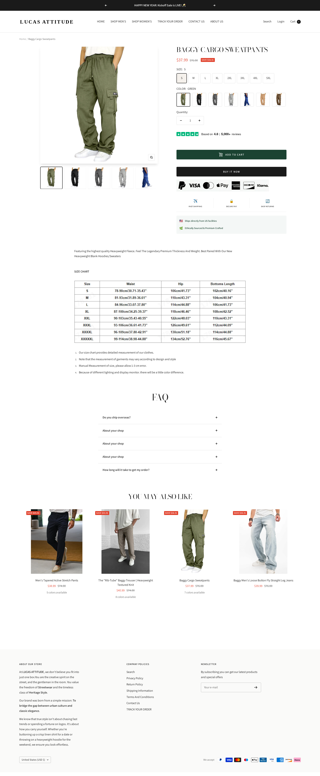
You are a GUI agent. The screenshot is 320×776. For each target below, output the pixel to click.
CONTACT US (196, 21)
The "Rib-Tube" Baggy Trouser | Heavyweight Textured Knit (125, 582)
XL (217, 78)
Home (22, 39)
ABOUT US (216, 21)
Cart (294, 21)
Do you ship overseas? (117, 417)
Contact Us (133, 703)
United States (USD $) (33, 759)
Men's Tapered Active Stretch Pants (56, 580)
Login (280, 21)
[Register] (255, 687)
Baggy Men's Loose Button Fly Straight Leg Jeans (263, 580)
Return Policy (134, 684)
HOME (101, 21)
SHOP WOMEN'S (142, 21)
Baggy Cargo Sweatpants (194, 580)
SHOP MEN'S (118, 21)
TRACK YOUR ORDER (170, 21)
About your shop (113, 430)
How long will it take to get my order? (126, 470)
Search (267, 21)
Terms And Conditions (140, 697)
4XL (255, 78)
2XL (229, 78)
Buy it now (231, 171)
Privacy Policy (134, 678)
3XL (242, 78)
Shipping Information (139, 691)
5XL (268, 78)
